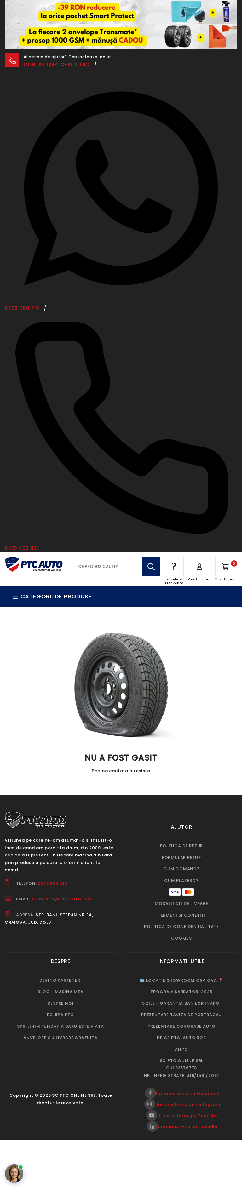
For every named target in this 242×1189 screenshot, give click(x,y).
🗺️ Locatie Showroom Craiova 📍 (181, 980)
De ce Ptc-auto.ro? (181, 1038)
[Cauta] (151, 566)
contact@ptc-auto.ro (56, 64)
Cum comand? (181, 869)
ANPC (181, 1049)
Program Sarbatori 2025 (182, 992)
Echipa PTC (60, 1015)
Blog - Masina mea (60, 992)
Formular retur (181, 857)
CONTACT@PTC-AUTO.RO (61, 899)
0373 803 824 (53, 883)
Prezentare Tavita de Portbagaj (181, 1015)
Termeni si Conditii (181, 915)
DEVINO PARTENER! (60, 980)
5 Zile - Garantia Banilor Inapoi (181, 1003)
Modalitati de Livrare (181, 903)
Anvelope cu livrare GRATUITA (60, 1038)
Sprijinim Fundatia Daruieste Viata (60, 1026)
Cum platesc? (181, 880)
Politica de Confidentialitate (181, 926)
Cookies (181, 938)
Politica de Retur (181, 846)
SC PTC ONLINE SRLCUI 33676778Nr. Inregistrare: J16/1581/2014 (181, 1068)
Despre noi (61, 1003)
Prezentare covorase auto (181, 1026)
